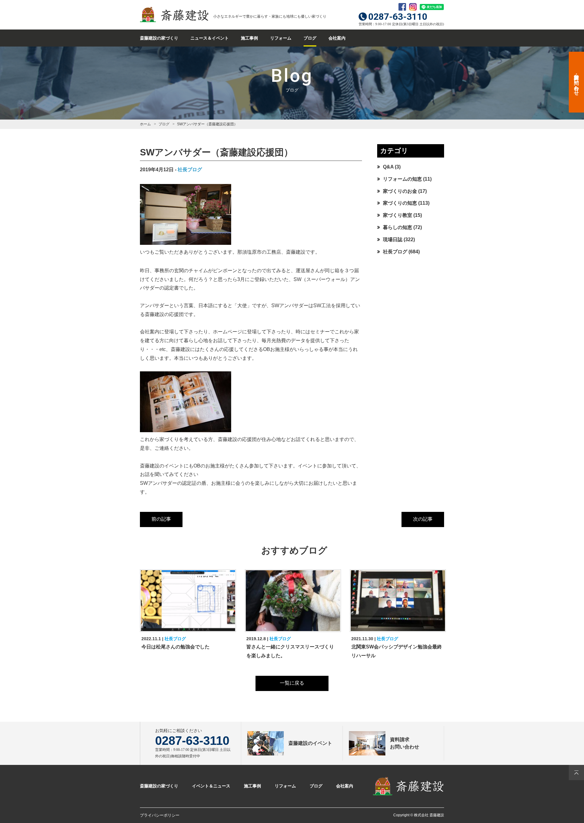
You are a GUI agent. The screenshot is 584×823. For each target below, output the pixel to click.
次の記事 (423, 519)
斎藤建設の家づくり (159, 38)
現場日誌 (392, 239)
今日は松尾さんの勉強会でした (175, 646)
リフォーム (280, 38)
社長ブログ (190, 169)
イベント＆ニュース (211, 785)
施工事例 (249, 38)
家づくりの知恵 (400, 203)
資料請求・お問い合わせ (576, 82)
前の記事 (161, 519)
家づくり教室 (397, 215)
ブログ (310, 38)
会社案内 (337, 38)
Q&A (388, 166)
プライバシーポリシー (159, 815)
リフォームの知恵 (402, 179)
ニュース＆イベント (209, 38)
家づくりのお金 (400, 191)
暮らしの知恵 (397, 227)
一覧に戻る (292, 683)
